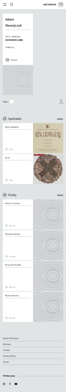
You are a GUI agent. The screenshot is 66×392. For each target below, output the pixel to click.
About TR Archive (11, 338)
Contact (6, 350)
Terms (6, 362)
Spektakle (14, 119)
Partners (7, 344)
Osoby (12, 195)
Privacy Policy (9, 356)
